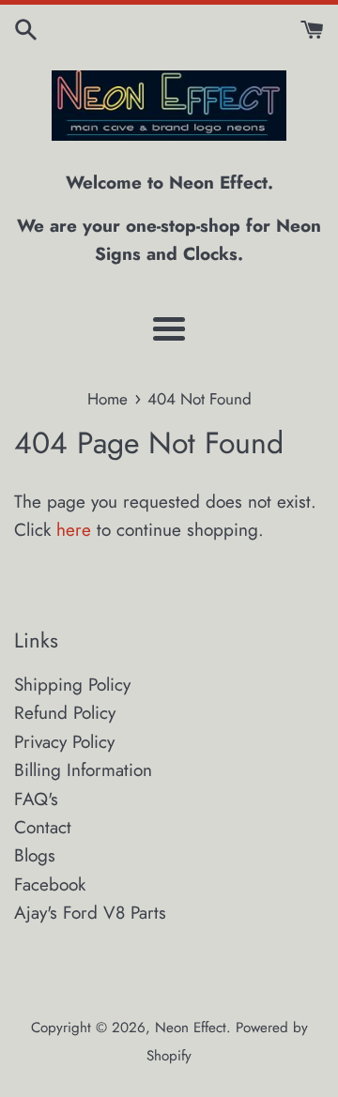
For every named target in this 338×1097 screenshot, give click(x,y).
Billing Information (83, 770)
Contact (42, 827)
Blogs (34, 855)
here (73, 529)
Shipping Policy (72, 684)
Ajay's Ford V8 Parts (90, 912)
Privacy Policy (64, 741)
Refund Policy (64, 712)
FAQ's (36, 799)
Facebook (49, 884)
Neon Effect (190, 1027)
